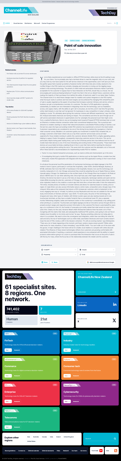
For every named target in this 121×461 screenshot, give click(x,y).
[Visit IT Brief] (15, 385)
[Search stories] (114, 438)
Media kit (17, 350)
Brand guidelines (10, 450)
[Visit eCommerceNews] (15, 359)
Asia (28, 437)
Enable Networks (88, 40)
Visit (7, 350)
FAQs (58, 450)
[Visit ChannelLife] (74, 333)
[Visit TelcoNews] (15, 410)
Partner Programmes (48, 23)
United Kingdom (69, 437)
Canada (44, 437)
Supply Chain (74, 40)
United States (31, 441)
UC (66, 40)
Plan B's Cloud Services (38, 458)
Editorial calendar (33, 450)
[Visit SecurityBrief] (74, 385)
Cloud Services (18, 23)
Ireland (58, 437)
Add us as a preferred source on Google (102, 262)
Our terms (83, 450)
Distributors (28, 23)
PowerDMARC (62, 458)
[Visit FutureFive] (74, 359)
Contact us (21, 450)
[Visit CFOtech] (15, 333)
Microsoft (37, 23)
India (51, 437)
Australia (36, 437)
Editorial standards (48, 450)
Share (45, 262)
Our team (74, 450)
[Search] (115, 23)
